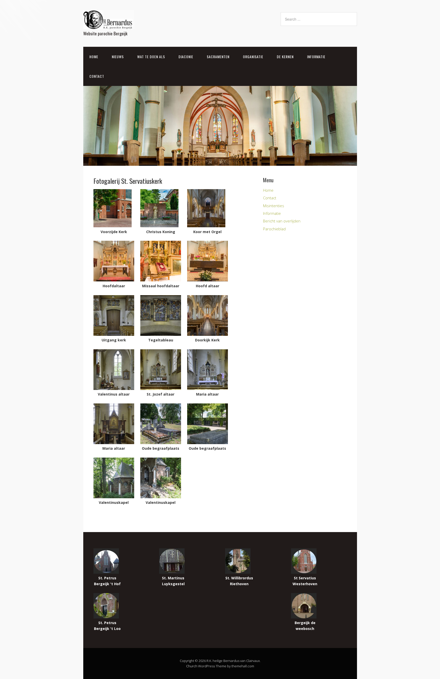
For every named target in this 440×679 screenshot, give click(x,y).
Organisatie (253, 56)
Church (191, 666)
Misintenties (273, 205)
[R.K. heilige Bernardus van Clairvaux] (108, 25)
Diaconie (185, 56)
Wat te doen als (151, 56)
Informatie (316, 56)
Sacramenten (218, 56)
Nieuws (118, 56)
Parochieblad (274, 228)
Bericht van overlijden (281, 220)
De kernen (285, 56)
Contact (96, 76)
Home (93, 56)
